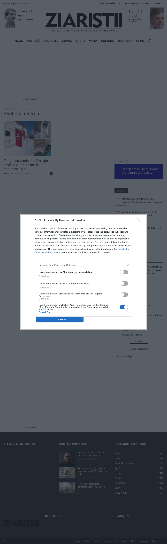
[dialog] (83, 272)
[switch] (124, 272)
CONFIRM (60, 319)
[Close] (140, 221)
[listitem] (83, 265)
